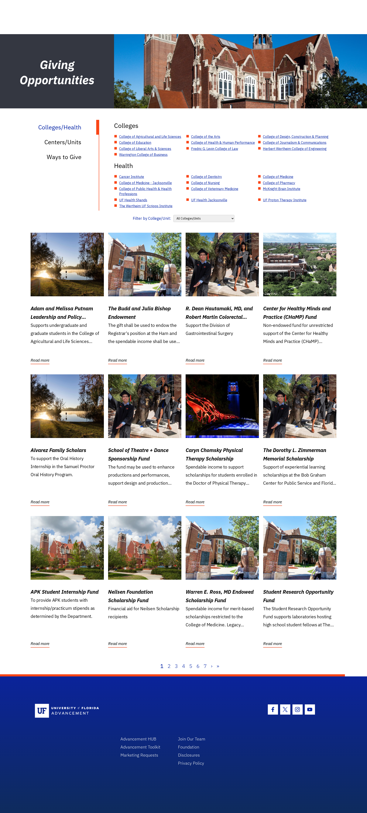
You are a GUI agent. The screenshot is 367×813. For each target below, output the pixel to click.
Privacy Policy (191, 763)
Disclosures (189, 755)
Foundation (188, 747)
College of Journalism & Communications (294, 142)
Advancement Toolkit (140, 747)
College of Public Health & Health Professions (145, 191)
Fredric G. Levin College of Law (214, 149)
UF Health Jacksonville (209, 200)
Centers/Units (62, 142)
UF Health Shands (133, 200)
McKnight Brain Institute (281, 189)
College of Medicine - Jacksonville (145, 183)
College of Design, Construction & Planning (296, 136)
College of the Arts (205, 136)
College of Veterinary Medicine (214, 189)
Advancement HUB (138, 739)
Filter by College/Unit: (152, 218)
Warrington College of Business (143, 155)
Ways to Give (64, 157)
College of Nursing (205, 183)
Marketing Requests (139, 755)
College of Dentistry (206, 177)
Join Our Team (191, 739)
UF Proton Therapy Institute (284, 200)
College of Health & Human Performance (223, 142)
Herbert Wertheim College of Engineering (295, 149)
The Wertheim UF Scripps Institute (145, 206)
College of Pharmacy (279, 183)
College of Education (135, 142)
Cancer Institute (131, 177)
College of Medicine (278, 177)
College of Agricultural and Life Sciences (150, 136)
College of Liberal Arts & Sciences (145, 149)
